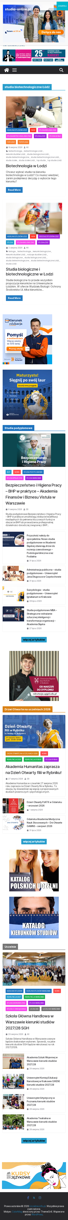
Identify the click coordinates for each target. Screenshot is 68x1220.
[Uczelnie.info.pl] (7, 70)
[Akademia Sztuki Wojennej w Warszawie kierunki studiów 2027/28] (13, 1063)
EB (27, 509)
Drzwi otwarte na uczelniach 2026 (22, 753)
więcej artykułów (34, 639)
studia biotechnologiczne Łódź (45, 157)
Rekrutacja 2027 (14, 997)
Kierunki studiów (14, 991)
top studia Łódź (55, 160)
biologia (12, 251)
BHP (8, 472)
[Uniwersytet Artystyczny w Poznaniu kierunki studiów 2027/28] (13, 1103)
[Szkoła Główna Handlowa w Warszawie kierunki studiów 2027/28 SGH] (34, 969)
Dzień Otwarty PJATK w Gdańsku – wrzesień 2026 (44, 804)
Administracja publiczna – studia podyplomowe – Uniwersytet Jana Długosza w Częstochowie (44, 573)
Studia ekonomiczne (16, 1003)
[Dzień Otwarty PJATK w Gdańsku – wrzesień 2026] (13, 805)
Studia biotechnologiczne (19, 136)
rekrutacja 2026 (14, 759)
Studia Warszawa (34, 478)
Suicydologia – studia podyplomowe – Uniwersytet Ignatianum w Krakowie (42, 593)
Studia (10, 242)
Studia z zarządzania (16, 1009)
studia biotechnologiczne (17, 157)
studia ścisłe (11, 160)
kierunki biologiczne (42, 251)
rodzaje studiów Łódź (49, 236)
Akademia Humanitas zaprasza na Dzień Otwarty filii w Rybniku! (34, 769)
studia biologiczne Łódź (38, 154)
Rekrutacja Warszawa (34, 997)
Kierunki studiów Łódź (17, 130)
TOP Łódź (11, 142)
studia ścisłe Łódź (27, 160)
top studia (41, 160)
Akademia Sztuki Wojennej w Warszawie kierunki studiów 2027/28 (42, 1061)
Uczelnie (34, 1009)
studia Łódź (11, 264)
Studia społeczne (14, 478)
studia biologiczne (14, 257)
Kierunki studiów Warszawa (38, 991)
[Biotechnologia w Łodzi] (34, 112)
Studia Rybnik (51, 759)
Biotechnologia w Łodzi (26, 165)
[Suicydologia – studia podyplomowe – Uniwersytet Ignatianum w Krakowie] (13, 595)
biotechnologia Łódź (33, 151)
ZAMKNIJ (62, 6)
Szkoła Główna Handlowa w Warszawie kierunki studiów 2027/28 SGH (30, 1022)
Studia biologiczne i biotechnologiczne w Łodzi (29, 271)
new (33, 130)
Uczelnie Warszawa (51, 1009)
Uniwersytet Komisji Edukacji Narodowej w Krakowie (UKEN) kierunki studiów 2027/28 (43, 1081)
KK (27, 147)
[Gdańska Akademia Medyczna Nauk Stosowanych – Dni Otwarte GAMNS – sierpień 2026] (13, 824)
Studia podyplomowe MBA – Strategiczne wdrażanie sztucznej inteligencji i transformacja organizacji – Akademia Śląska (42, 617)
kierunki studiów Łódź (15, 154)
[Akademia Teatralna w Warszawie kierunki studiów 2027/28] (13, 1123)
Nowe (17, 472)
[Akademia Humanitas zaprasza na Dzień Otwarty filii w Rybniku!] (34, 731)
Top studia (23, 142)
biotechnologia (15, 151)
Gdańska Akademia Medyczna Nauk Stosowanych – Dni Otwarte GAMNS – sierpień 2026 (44, 823)
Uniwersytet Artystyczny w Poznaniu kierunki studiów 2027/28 (41, 1101)
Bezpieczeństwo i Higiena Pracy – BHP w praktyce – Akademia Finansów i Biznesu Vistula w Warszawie (34, 494)
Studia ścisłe (55, 136)
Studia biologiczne (47, 130)
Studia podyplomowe (33, 472)
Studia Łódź (40, 136)
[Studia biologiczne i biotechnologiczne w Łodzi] (34, 218)
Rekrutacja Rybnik (33, 759)
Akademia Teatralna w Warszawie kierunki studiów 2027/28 (42, 1122)
